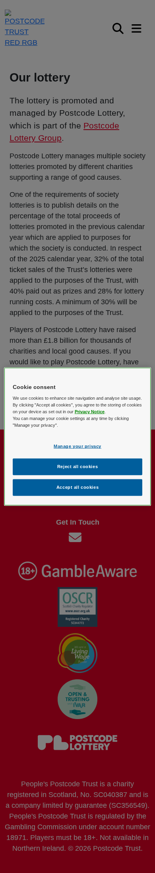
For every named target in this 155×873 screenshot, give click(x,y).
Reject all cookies (77, 466)
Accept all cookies (77, 487)
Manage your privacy (77, 446)
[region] (77, 436)
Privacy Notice (90, 411)
